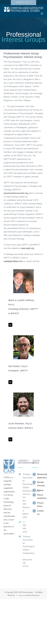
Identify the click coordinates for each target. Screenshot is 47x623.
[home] (9, 461)
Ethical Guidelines (40, 496)
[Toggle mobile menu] (42, 13)
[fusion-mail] (10, 325)
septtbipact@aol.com (13, 261)
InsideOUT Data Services (33, 595)
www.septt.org (27, 248)
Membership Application (40, 476)
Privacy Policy (40, 504)
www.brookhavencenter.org (16, 193)
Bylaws (40, 490)
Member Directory (40, 484)
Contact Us (40, 512)
